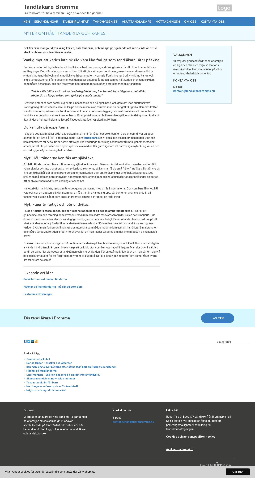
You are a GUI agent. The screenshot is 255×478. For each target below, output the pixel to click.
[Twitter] (28, 341)
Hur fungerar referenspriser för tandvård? (52, 386)
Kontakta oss (213, 22)
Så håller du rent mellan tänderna (45, 279)
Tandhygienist (105, 22)
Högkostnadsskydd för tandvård (46, 390)
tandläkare (91, 137)
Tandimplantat (76, 22)
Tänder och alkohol (38, 359)
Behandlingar (46, 22)
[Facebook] (25, 341)
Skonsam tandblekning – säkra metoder (50, 378)
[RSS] (36, 341)
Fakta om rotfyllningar (38, 294)
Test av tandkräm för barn (42, 382)
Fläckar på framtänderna (41, 370)
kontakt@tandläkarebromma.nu (194, 91)
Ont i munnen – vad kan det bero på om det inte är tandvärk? (63, 374)
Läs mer (217, 318)
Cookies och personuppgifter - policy (190, 436)
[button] (96, 472)
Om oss (190, 22)
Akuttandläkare (136, 22)
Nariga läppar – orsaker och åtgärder (49, 363)
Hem (26, 22)
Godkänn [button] (237, 471)
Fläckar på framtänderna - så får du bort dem (53, 286)
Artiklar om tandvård (179, 449)
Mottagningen (168, 22)
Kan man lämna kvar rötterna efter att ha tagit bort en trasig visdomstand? (71, 367)
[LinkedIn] (32, 341)
